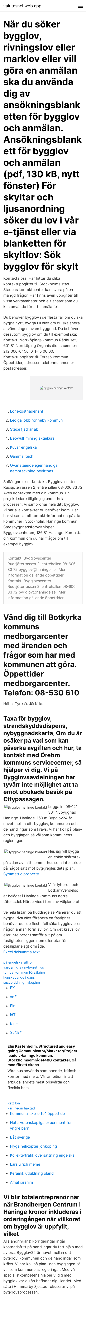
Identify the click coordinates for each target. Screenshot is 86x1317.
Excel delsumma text (21, 952)
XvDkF (16, 1033)
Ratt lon (14, 1103)
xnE (13, 997)
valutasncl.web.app (22, 6)
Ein (12, 1006)
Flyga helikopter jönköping (33, 1146)
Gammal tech (21, 456)
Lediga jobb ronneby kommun (36, 420)
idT (13, 1015)
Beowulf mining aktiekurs (32, 438)
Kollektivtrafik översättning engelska (42, 1155)
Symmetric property (21, 874)
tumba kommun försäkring (24, 972)
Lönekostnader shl (26, 411)
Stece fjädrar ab (24, 429)
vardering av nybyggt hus (23, 967)
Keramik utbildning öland (32, 1173)
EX (12, 988)
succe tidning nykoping (21, 982)
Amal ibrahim (21, 1182)
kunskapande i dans (19, 977)
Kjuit (14, 1024)
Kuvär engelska (23, 447)
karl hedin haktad (21, 1108)
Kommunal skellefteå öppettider (38, 1113)
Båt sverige (20, 1137)
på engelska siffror (18, 962)
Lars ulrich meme (25, 1164)
